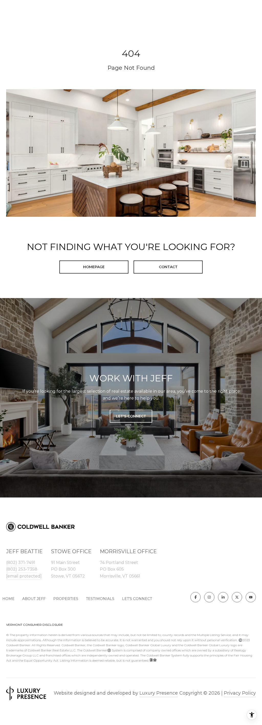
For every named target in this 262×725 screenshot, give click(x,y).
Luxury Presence (158, 693)
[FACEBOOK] (195, 597)
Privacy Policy (240, 693)
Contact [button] (168, 267)
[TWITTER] (237, 597)
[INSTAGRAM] (209, 597)
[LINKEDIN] (223, 597)
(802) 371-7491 (20, 562)
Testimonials (100, 598)
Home (8, 598)
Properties (65, 598)
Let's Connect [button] (131, 416)
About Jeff (34, 598)
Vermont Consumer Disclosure (34, 625)
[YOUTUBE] (251, 597)
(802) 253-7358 (21, 569)
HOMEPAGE (94, 267)
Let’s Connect (137, 599)
